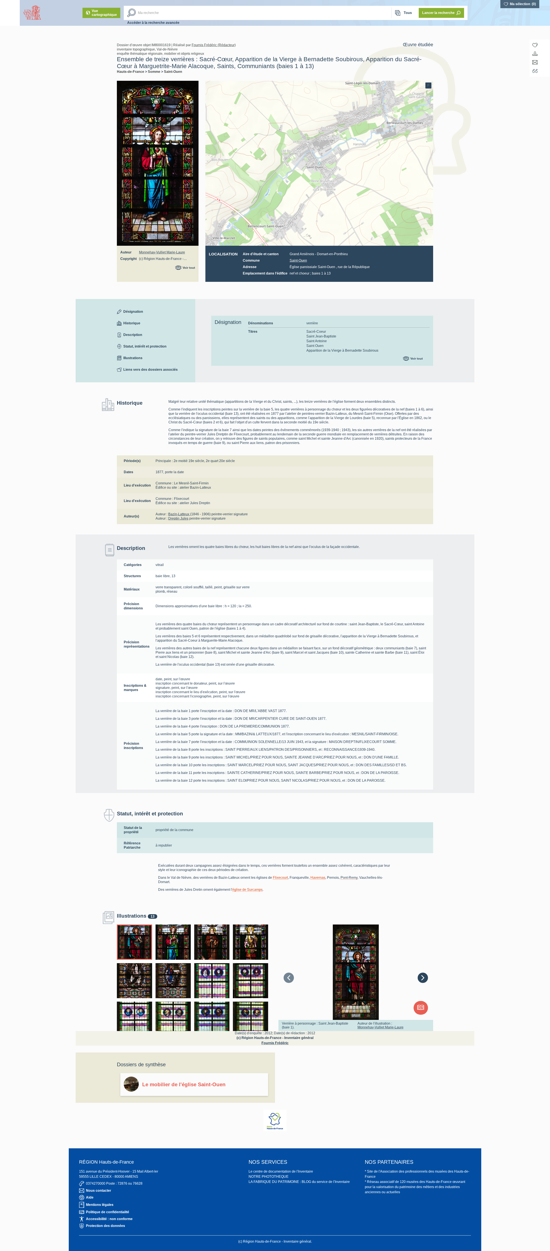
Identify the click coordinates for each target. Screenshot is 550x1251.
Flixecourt (280, 877)
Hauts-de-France (131, 71)
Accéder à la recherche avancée (153, 22)
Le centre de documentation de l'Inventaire (281, 1171)
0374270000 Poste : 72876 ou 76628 (114, 1183)
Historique (131, 323)
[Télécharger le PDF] (535, 53)
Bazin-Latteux (179, 514)
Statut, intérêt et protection (145, 346)
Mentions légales (99, 1205)
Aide (89, 1197)
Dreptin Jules (178, 518)
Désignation (133, 311)
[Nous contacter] (535, 62)
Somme (154, 71)
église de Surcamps (247, 889)
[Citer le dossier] (535, 70)
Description (132, 335)
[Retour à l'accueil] (10, 13)
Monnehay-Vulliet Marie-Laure (162, 252)
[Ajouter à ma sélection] (535, 45)
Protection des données (105, 1226)
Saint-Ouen (173, 71)
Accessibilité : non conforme (109, 1219)
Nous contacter (98, 1190)
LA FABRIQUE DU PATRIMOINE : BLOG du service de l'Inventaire (299, 1182)
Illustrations (132, 358)
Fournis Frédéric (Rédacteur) (214, 45)
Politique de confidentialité (107, 1212)
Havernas (317, 877)
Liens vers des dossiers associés (150, 369)
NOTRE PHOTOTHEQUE (269, 1176)
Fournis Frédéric (275, 1043)
